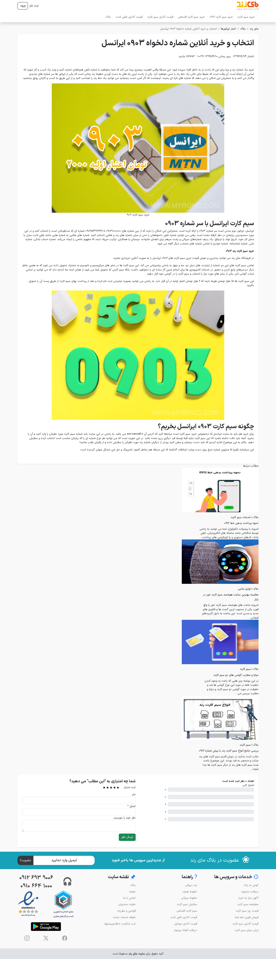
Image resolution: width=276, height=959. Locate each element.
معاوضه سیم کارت (248, 904)
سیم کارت (245, 669)
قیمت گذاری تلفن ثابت (129, 17)
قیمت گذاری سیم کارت (160, 17)
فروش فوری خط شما (247, 917)
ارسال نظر (127, 837)
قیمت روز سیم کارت (247, 911)
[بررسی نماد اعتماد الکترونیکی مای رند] (28, 903)
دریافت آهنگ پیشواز (185, 930)
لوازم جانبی (244, 589)
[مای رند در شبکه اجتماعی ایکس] (46, 938)
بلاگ (108, 17)
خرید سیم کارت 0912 (221, 17)
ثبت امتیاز (130, 787)
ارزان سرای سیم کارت (247, 930)
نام (134, 794)
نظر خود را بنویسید (125, 818)
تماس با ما (129, 898)
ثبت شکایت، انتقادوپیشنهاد (120, 924)
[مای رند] (248, 6)
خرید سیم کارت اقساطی (191, 17)
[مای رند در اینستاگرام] (27, 938)
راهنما (132, 892)
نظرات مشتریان (127, 904)
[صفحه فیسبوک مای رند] (64, 938)
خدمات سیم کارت (241, 517)
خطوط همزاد (189, 892)
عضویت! (25, 860)
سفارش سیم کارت (187, 904)
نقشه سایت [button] (122, 877)
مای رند (254, 29)
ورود (22, 5)
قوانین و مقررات (126, 911)
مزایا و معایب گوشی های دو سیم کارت (236, 675)
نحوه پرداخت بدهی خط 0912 (241, 523)
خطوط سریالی (189, 898)
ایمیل (131, 806)
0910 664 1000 (36, 886)
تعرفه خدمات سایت (124, 917)
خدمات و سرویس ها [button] (236, 877)
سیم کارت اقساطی (186, 911)
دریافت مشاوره (250, 892)
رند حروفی (191, 885)
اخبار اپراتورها (228, 29)
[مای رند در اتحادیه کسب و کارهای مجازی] (63, 903)
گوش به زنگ (251, 885)
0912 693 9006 (36, 878)
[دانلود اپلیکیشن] (45, 926)
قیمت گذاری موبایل (185, 924)
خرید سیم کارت (246, 17)
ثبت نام (34, 6)
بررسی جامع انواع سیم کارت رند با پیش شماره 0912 (229, 751)
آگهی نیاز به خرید (248, 898)
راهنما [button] (189, 877)
